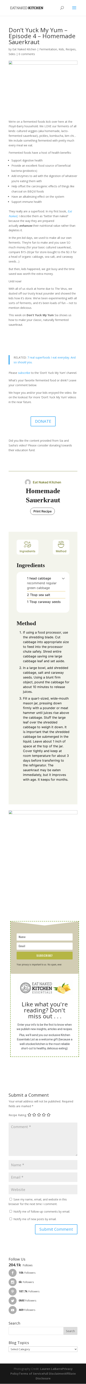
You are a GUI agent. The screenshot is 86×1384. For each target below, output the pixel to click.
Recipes (71, 49)
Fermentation (48, 49)
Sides (12, 54)
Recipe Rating (17, 1115)
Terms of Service (31, 1373)
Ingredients (27, 551)
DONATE (43, 421)
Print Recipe (42, 511)
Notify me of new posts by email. (34, 1219)
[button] (63, 578)
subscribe (24, 373)
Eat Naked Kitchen (24, 49)
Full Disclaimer (53, 1373)
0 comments (27, 54)
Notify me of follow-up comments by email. (41, 1211)
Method (61, 551)
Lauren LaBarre (51, 1369)
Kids (61, 49)
